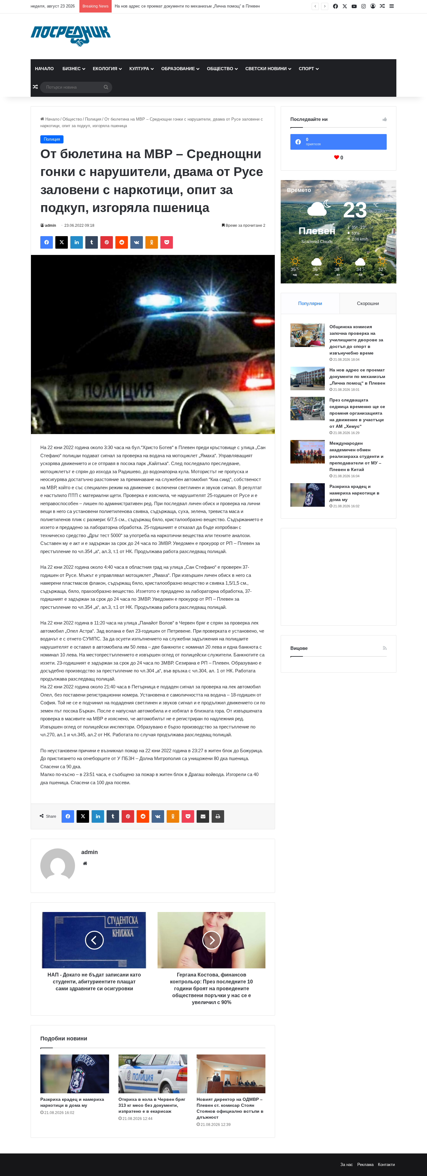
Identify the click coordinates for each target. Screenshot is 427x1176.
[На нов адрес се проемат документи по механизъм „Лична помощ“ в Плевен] (307, 378)
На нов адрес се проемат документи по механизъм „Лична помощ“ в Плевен (187, 6)
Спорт (306, 68)
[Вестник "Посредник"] (71, 36)
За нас (346, 1164)
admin (50, 225)
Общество (220, 68)
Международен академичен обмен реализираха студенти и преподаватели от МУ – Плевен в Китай (356, 456)
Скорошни (368, 303)
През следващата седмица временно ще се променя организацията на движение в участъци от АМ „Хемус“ (357, 413)
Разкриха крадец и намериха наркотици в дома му (354, 493)
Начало (44, 68)
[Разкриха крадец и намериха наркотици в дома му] (74, 1073)
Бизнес (72, 68)
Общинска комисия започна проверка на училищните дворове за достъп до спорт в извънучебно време (356, 339)
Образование (178, 68)
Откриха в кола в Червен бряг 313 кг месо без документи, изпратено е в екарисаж (151, 1105)
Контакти (386, 1164)
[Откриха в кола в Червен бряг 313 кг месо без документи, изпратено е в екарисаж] (152, 1073)
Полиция (93, 119)
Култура (139, 68)
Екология (105, 68)
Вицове (299, 648)
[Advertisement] (338, 577)
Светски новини (266, 68)
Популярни (310, 303)
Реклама (365, 1164)
